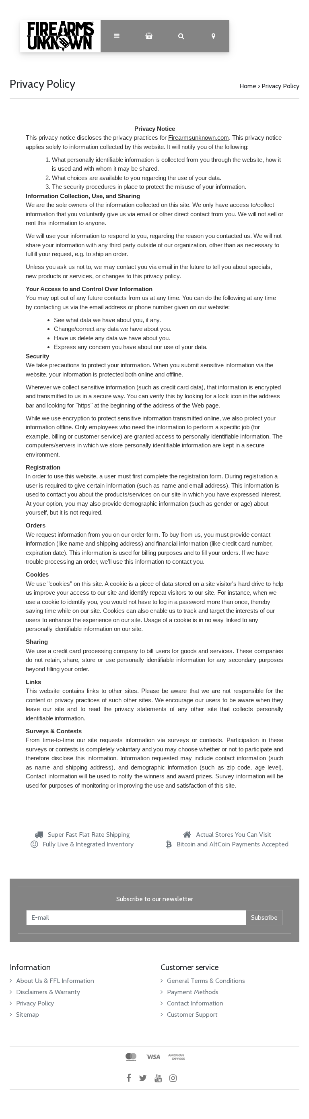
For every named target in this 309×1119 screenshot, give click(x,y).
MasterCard (131, 1057)
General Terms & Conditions (206, 981)
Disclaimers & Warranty (48, 992)
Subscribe (264, 917)
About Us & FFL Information (55, 981)
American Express (176, 1057)
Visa (153, 1057)
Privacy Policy (280, 86)
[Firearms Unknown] (60, 36)
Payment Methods (192, 992)
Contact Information (195, 1003)
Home (247, 86)
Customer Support (192, 1014)
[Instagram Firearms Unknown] (176, 1078)
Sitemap (27, 1014)
